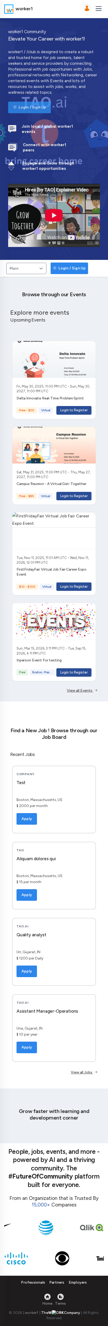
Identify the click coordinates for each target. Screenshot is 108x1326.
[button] (86, 9)
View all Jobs (82, 1072)
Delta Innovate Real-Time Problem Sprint (50, 398)
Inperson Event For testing (39, 660)
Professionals (33, 1282)
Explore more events (39, 312)
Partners (56, 1282)
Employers (78, 1282)
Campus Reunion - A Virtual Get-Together (52, 484)
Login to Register (74, 410)
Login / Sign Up (32, 107)
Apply (26, 819)
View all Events (80, 690)
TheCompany (60, 1312)
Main (14, 268)
